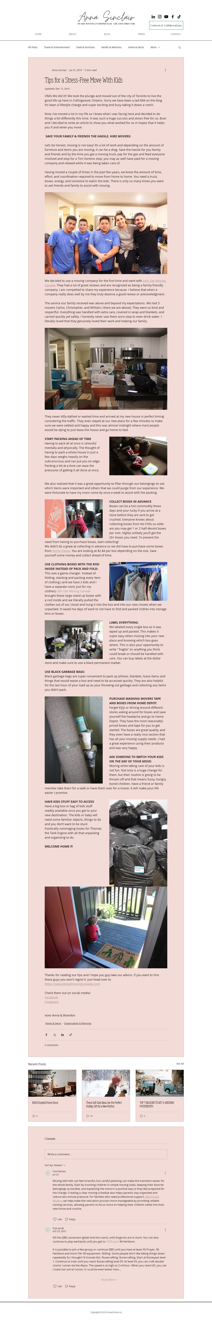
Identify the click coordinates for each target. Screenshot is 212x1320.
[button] (179, 47)
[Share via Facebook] (46, 1034)
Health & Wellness (111, 47)
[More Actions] (165, 1173)
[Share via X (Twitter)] (54, 1034)
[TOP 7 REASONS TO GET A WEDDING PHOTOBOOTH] (160, 1083)
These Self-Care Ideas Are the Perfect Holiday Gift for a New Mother (104, 1104)
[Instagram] (159, 16)
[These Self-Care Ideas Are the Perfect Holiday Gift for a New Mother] (106, 1083)
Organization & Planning (77, 1023)
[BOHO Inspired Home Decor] (52, 1083)
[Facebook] (172, 16)
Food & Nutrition (85, 47)
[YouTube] (166, 16)
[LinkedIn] (153, 16)
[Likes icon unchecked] (55, 1219)
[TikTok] (179, 16)
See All (180, 1063)
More (154, 47)
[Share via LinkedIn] (62, 1034)
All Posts (32, 47)
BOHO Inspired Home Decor (45, 1102)
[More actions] (165, 70)
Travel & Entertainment (57, 47)
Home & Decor (136, 47)
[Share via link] (70, 1034)
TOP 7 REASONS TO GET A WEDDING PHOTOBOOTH (157, 1104)
